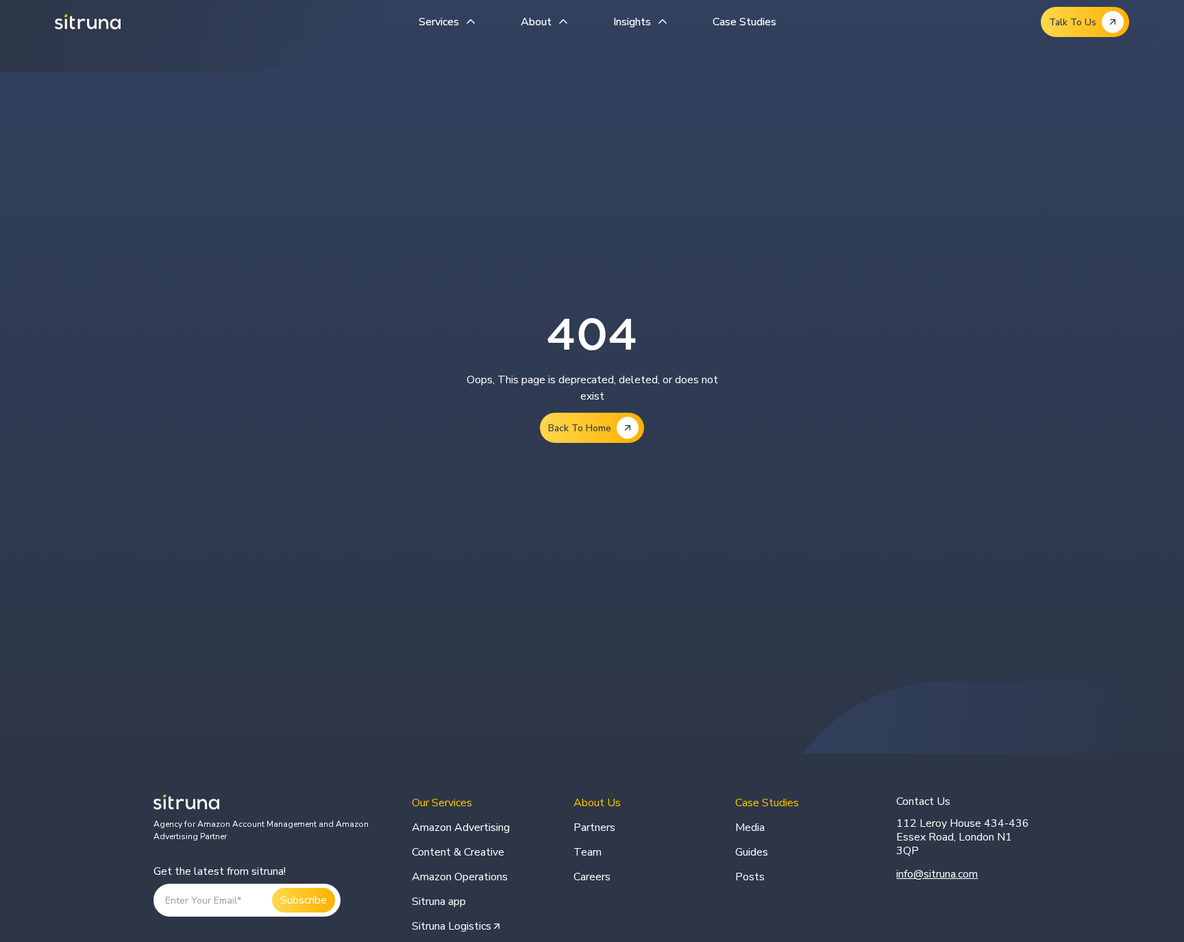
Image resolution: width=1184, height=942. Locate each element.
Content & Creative (458, 852)
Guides (751, 852)
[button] (449, 22)
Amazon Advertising (461, 827)
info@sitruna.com (937, 874)
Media (750, 827)
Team (588, 852)
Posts (750, 876)
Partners (594, 827)
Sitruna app (439, 901)
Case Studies (744, 21)
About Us (597, 802)
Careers (592, 876)
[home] (88, 22)
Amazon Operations (460, 876)
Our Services (442, 802)
